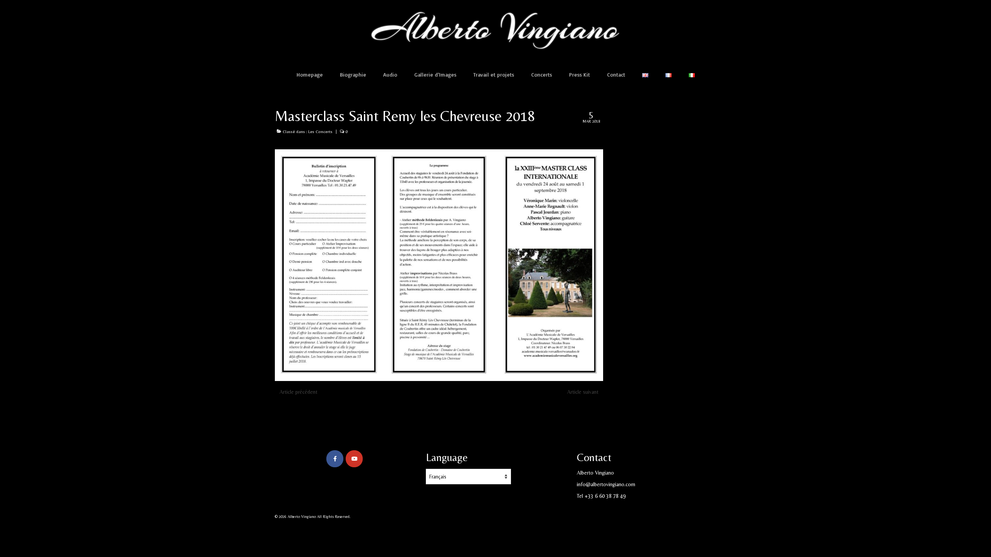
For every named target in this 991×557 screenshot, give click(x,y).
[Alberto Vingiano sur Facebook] (334, 458)
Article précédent (298, 392)
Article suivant (582, 392)
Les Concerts (320, 131)
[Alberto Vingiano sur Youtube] (354, 458)
